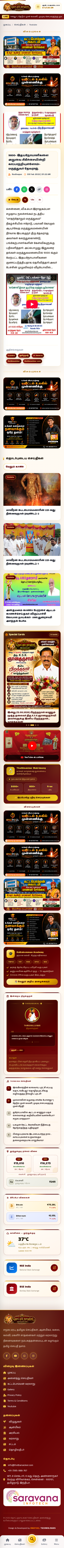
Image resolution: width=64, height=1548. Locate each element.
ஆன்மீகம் (15, 1427)
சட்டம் (12, 1444)
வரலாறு (14, 1438)
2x (40, 199)
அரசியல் (14, 1433)
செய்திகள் (20, 25)
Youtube (33, 25)
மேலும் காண (15, 466)
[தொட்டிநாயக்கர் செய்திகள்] (17, 7)
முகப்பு (7, 25)
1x (25, 199)
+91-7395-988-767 (17, 1470)
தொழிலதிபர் (16, 1450)
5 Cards (54, 634)
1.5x (32, 199)
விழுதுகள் (15, 1421)
